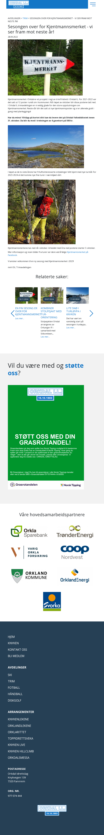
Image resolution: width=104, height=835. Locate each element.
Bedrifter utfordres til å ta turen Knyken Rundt (51, 312)
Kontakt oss (17, 647)
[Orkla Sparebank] (29, 530)
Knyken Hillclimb (21, 748)
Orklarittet (17, 729)
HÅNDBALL (15, 691)
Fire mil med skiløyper (74, 309)
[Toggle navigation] (93, 4)
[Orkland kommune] (29, 574)
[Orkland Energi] (75, 574)
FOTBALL (14, 685)
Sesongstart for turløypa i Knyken (25, 311)
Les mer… (19, 327)
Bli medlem (16, 653)
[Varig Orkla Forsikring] (29, 550)
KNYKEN (13, 640)
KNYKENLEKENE (18, 716)
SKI (10, 672)
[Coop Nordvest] (75, 550)
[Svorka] (52, 599)
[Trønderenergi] (75, 529)
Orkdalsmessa (18, 755)
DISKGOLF (14, 697)
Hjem (11, 634)
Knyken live (16, 742)
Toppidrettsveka (20, 735)
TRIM (25, 18)
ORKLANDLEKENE (19, 723)
